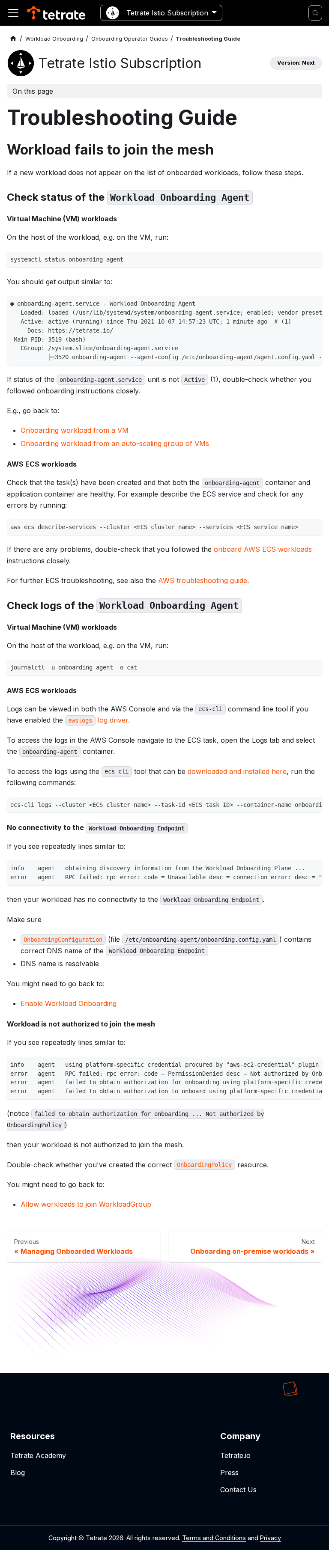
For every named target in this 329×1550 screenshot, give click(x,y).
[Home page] (13, 38)
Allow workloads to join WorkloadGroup (86, 1204)
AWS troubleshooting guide (202, 580)
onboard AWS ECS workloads (263, 549)
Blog (17, 1472)
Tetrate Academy (38, 1455)
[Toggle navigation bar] (13, 12)
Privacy (270, 1537)
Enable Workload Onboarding (69, 1003)
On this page (32, 91)
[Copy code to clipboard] (313, 260)
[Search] (315, 13)
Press (229, 1472)
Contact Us (238, 1489)
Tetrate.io (235, 1455)
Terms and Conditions (214, 1537)
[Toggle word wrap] (297, 305)
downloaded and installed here (237, 771)
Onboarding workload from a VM (75, 430)
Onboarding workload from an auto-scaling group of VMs (115, 443)
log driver (98, 720)
